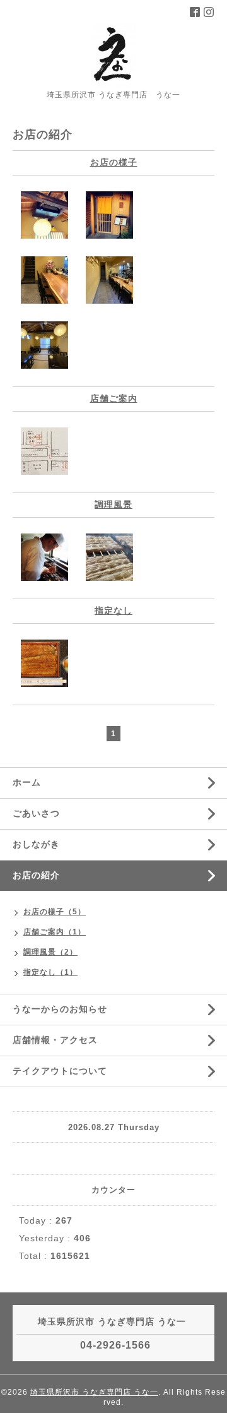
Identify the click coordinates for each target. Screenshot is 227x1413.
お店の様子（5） (54, 911)
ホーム (27, 782)
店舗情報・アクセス (55, 1040)
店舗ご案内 (113, 398)
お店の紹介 (36, 875)
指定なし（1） (50, 972)
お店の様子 (113, 162)
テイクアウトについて (60, 1071)
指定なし (113, 610)
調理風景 (113, 504)
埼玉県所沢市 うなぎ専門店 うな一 (94, 1392)
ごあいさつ (36, 813)
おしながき (36, 844)
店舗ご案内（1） (54, 931)
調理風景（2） (50, 952)
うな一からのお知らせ (60, 1009)
